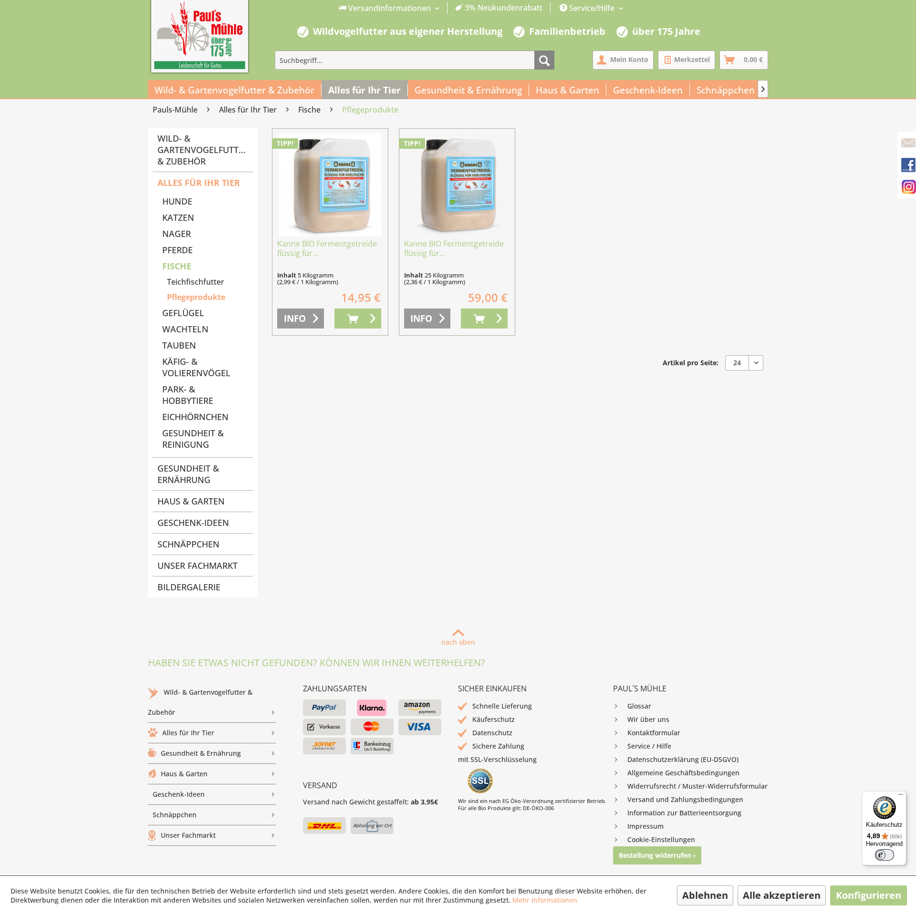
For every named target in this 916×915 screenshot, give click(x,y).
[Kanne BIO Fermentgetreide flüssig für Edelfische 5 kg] (330, 185)
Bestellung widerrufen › (657, 855)
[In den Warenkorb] (357, 318)
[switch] (884, 855)
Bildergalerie (188, 587)
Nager (176, 233)
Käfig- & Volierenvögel (196, 367)
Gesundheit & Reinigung (193, 438)
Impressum (645, 826)
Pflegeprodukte (196, 297)
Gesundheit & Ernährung (188, 474)
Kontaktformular (653, 732)
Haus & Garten (191, 501)
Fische (176, 266)
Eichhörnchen (195, 416)
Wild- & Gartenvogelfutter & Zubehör (203, 150)
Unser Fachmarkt (197, 565)
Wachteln (185, 329)
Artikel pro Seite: (690, 362)
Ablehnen (705, 895)
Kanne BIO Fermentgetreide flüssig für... (327, 248)
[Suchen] (544, 60)
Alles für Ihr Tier (198, 182)
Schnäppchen (188, 544)
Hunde (177, 201)
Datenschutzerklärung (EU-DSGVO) (683, 759)
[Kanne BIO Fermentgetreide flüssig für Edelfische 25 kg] (457, 185)
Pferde (177, 250)
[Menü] (900, 796)
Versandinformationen (389, 8)
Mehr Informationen (544, 900)
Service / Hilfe (649, 746)
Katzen (178, 217)
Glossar (639, 705)
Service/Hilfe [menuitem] (591, 8)
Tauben (179, 345)
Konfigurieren (868, 895)
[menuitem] (441, 8)
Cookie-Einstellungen (661, 839)
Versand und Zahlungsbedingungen (685, 799)
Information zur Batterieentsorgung (684, 812)
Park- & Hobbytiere (187, 394)
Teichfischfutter (195, 282)
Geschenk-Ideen (193, 522)
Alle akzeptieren (782, 895)
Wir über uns (648, 719)
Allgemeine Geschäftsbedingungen (683, 772)
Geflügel (183, 313)
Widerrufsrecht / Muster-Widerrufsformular (697, 786)
